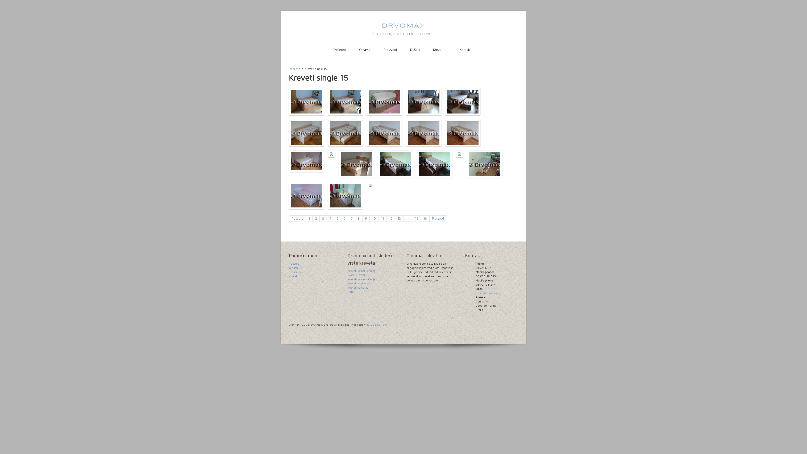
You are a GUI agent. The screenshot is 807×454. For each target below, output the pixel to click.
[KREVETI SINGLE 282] (345, 102)
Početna (340, 50)
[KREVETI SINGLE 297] (484, 164)
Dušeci (415, 50)
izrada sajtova (377, 324)
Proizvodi (390, 50)
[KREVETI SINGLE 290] (463, 133)
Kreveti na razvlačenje (362, 279)
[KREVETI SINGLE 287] (345, 133)
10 (374, 218)
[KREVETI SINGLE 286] (306, 133)
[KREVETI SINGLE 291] (306, 161)
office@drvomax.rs (488, 293)
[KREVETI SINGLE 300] (370, 185)
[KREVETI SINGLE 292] (331, 154)
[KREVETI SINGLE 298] (306, 195)
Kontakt (465, 50)
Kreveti (438, 50)
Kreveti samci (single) (361, 270)
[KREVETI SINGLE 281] (306, 102)
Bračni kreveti (356, 275)
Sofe (351, 291)
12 (390, 218)
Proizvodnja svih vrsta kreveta (403, 34)
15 (416, 218)
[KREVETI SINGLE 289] (423, 133)
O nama (364, 50)
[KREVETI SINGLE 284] (423, 102)
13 (399, 218)
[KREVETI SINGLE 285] (463, 102)
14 (408, 218)
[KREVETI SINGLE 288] (384, 133)
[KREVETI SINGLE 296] (459, 154)
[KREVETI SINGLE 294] (395, 164)
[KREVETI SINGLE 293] (356, 164)
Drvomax (403, 26)
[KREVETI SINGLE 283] (384, 102)
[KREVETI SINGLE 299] (345, 195)
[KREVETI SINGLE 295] (434, 164)
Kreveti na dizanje (359, 283)
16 (425, 218)
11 (382, 218)
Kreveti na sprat (358, 287)
